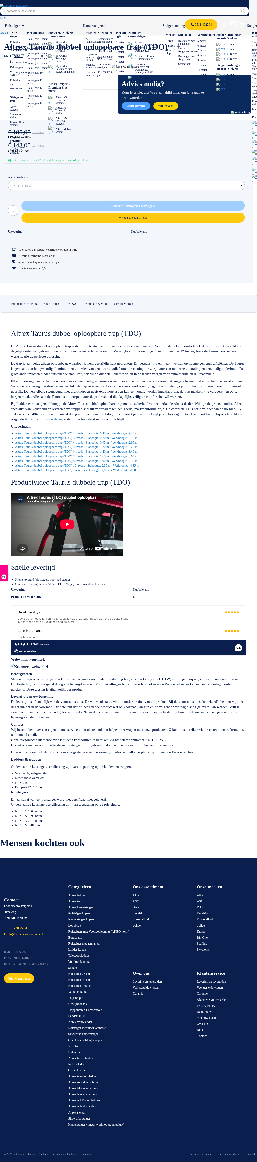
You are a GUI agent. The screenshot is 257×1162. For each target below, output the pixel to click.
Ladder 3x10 (76, 1016)
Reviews (70, 303)
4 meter (120, 47)
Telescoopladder (78, 955)
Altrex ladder (76, 895)
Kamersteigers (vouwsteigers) (18, 48)
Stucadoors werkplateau (104, 66)
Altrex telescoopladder (82, 1076)
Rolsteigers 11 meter (34, 82)
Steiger (72, 967)
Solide (137, 925)
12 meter (202, 74)
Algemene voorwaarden (212, 999)
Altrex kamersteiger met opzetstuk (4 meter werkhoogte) (145, 46)
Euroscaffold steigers (17, 123)
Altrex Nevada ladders (82, 1094)
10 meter (202, 65)
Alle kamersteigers (93, 40)
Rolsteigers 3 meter (37, 38)
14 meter (202, 79)
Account (4, 32)
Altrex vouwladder (80, 1022)
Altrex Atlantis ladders (82, 1106)
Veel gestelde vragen (146, 987)
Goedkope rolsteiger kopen (85, 1040)
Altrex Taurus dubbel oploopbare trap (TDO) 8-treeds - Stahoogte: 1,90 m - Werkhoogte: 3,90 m (76, 461)
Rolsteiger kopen (79, 913)
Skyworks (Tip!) (171, 52)
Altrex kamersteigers (93, 48)
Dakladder (75, 1052)
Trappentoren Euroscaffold (85, 1010)
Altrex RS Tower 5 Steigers (61, 100)
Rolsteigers (13, 26)
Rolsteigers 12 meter (35, 89)
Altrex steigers (14, 108)
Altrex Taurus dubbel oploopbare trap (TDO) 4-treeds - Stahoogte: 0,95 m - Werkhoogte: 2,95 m (76, 442)
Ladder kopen (77, 949)
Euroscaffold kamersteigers (93, 74)
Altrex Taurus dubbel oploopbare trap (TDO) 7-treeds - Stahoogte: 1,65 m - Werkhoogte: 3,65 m (76, 456)
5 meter (120, 51)
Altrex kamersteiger (80, 907)
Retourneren (204, 1011)
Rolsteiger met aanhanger (186, 42)
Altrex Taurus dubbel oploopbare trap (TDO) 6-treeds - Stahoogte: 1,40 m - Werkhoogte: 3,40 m (76, 451)
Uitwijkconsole (78, 1004)
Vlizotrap (74, 1046)
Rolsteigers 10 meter (35, 74)
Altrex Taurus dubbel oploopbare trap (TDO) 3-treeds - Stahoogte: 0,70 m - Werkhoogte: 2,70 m (76, 438)
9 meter (120, 71)
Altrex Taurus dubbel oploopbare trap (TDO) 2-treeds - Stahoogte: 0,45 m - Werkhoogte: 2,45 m (76, 433)
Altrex (169, 40)
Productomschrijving (24, 303)
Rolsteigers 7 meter (37, 58)
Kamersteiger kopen (81, 919)
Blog (200, 1029)
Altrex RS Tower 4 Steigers (61, 110)
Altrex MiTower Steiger (64, 130)
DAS (136, 907)
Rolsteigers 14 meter (35, 105)
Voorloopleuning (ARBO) (19, 73)
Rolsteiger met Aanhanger (16, 84)
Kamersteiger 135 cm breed (105, 58)
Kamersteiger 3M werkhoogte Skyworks (144, 80)
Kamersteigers (93, 26)
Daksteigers (16, 67)
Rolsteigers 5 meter (37, 48)
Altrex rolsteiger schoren (83, 1082)
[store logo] (19, 7)
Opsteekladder (77, 1070)
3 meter (120, 42)
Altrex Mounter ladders (83, 1088)
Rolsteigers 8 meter (37, 63)
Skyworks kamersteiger (83, 1034)
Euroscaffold (173, 45)
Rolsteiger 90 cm (79, 979)
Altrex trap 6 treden (80, 1058)
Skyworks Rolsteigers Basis (61, 58)
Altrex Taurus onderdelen (43, 419)
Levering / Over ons (95, 303)
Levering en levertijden (147, 981)
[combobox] (124, 11)
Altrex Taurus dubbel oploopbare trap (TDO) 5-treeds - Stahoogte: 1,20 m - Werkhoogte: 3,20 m (76, 447)
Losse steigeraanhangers (188, 50)
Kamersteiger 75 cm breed (105, 40)
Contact (202, 1036)
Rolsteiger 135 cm (79, 985)
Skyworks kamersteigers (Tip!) (93, 57)
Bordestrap (75, 937)
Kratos (201, 931)
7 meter (120, 61)
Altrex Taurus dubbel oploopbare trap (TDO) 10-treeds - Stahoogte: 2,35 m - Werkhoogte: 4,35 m (77, 465)
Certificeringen (123, 303)
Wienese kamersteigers (93, 66)
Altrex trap (75, 901)
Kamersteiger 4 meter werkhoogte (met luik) (96, 1124)
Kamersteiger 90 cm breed (105, 49)
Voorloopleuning (79, 961)
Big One (202, 937)
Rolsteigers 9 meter (37, 67)
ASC (136, 901)
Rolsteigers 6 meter (37, 53)
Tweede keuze (106, 71)
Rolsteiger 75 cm (79, 973)
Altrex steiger (76, 1112)
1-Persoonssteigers (19, 61)
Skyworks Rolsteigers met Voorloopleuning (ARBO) (64, 46)
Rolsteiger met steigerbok (186, 58)
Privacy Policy (206, 1005)
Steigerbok (184, 63)
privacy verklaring (230, 1153)
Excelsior (138, 913)
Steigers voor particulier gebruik (17, 150)
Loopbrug (74, 925)
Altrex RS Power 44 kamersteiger (144, 57)
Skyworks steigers (15, 116)
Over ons (202, 1023)
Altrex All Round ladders (84, 1100)
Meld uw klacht (207, 1017)
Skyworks (203, 949)
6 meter (120, 56)
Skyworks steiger (79, 1118)
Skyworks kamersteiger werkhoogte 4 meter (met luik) (144, 68)
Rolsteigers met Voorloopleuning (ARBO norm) (98, 931)
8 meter (120, 66)
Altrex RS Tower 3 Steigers (61, 121)
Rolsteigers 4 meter (37, 43)
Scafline (202, 943)
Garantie (138, 993)
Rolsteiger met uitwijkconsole (87, 1028)
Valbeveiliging (77, 991)
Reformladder (77, 1064)
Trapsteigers (17, 54)
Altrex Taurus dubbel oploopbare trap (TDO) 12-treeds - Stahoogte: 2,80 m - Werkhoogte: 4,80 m (77, 470)
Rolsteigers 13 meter (35, 97)
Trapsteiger (75, 998)
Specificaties (51, 303)
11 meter (202, 69)
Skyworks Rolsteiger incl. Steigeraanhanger (65, 69)
